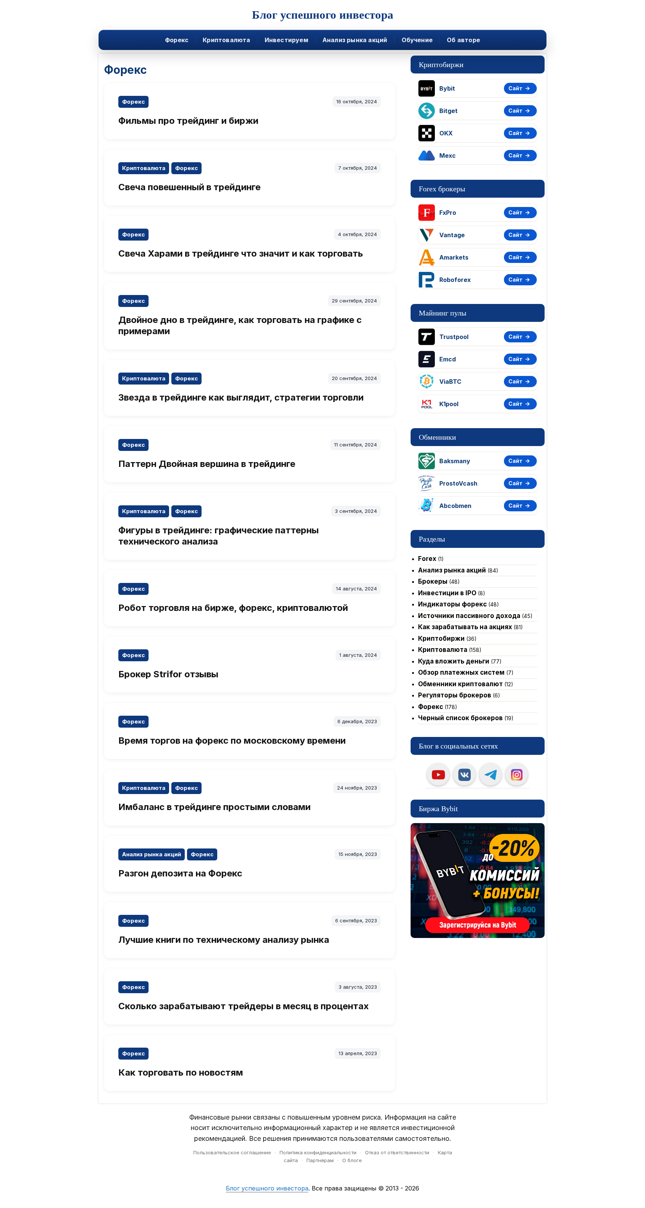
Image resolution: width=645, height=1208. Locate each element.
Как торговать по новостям (180, 1072)
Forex (427, 558)
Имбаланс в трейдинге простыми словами (214, 806)
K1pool (448, 404)
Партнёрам (320, 1160)
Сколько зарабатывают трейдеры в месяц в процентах (243, 1006)
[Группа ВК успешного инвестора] (464, 774)
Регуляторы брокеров (454, 695)
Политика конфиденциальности (318, 1152)
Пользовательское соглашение (232, 1152)
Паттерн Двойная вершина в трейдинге (206, 463)
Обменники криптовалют (460, 684)
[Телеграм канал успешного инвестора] (490, 774)
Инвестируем (286, 40)
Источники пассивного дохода (469, 615)
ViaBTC (450, 381)
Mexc (447, 155)
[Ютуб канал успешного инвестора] (438, 774)
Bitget (448, 110)
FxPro (447, 212)
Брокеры (433, 581)
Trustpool (453, 337)
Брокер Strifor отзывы (168, 674)
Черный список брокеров (460, 718)
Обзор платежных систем (461, 672)
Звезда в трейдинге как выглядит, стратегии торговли (241, 397)
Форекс (176, 40)
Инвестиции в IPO (447, 593)
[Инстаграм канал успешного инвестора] (516, 774)
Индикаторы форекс (452, 604)
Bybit (447, 88)
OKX (446, 133)
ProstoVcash (458, 483)
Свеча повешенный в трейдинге (189, 187)
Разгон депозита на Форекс (180, 873)
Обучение (417, 40)
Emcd (447, 359)
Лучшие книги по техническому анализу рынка (223, 939)
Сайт (515, 88)
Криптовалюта (226, 40)
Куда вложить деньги (453, 661)
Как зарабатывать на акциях (465, 627)
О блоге (352, 1160)
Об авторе (463, 40)
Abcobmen (455, 505)
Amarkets (453, 257)
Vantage (452, 235)
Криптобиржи (441, 638)
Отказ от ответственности (397, 1152)
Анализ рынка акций (354, 40)
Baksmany (454, 461)
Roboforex (455, 279)
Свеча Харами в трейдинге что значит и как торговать (240, 253)
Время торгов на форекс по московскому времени (232, 740)
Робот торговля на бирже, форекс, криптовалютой (233, 607)
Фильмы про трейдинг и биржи (188, 120)
